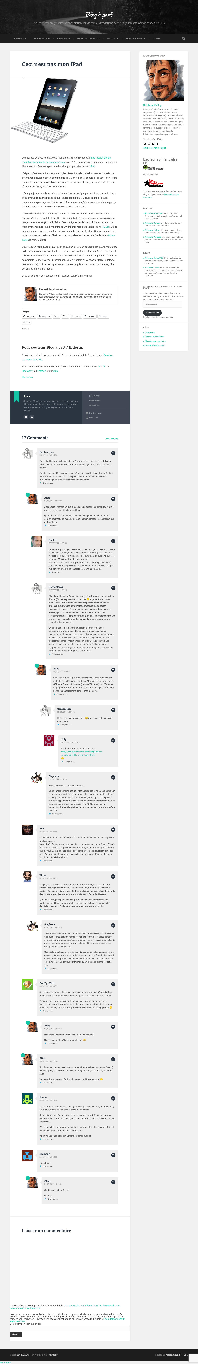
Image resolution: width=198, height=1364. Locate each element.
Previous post (95, 413)
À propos (19, 38)
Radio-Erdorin (134, 38)
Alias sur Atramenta (154, 213)
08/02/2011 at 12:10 (70, 742)
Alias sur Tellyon (152, 230)
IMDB (106, 226)
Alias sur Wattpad (153, 237)
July (63, 739)
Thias (42, 875)
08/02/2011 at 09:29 (58, 590)
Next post (93, 417)
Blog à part (99, 14)
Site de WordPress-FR (154, 345)
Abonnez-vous (152, 312)
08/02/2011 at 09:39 (66, 712)
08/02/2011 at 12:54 (48, 1061)
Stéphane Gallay (152, 105)
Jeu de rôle (40, 38)
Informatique (94, 400)
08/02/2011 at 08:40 (48, 831)
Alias (47, 497)
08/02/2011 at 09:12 (48, 878)
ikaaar (43, 1097)
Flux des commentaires (155, 341)
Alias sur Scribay (152, 223)
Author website (31, 417)
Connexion (150, 332)
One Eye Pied (46, 983)
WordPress (63, 38)
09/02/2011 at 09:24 (53, 1184)
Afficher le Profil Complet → (155, 148)
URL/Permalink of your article (25, 1324)
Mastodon (27, 377)
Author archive (25, 417)
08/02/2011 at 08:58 (58, 543)
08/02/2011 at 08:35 (48, 455)
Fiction (111, 38)
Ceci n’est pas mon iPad (52, 64)
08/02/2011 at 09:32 (62, 672)
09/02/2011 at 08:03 (48, 1157)
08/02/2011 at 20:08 (48, 1100)
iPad (93, 166)
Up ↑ (186, 1355)
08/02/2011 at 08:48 (53, 501)
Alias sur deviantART (154, 258)
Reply (113, 453)
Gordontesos (46, 452)
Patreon (41, 370)
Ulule (55, 370)
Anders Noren (173, 1355)
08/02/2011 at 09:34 (58, 779)
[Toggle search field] (183, 38)
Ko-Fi (102, 366)
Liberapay (27, 370)
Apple (91, 405)
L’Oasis (156, 38)
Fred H (52, 540)
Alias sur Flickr (152, 267)
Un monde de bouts (88, 38)
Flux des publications (154, 337)
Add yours (111, 438)
